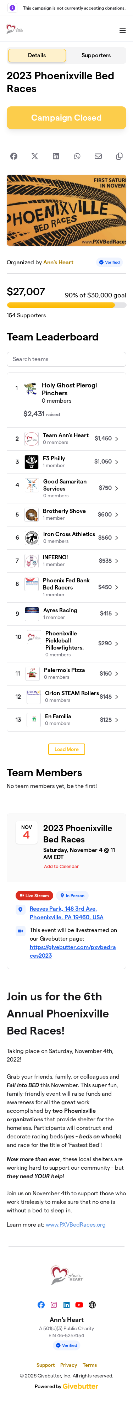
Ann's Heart (58, 262)
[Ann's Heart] (14, 29)
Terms (90, 1365)
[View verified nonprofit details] (109, 262)
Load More (67, 749)
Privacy (68, 1365)
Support (46, 1365)
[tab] (37, 55)
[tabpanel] (67, 652)
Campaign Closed (66, 117)
